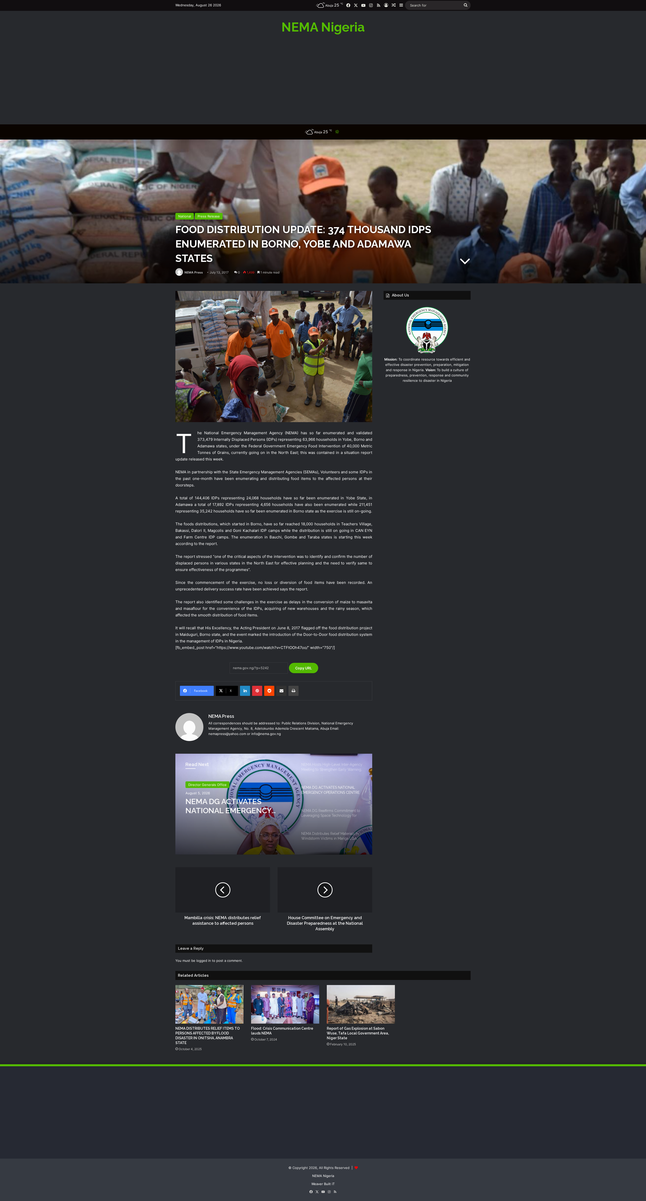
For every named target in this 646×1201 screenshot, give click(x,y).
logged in (203, 961)
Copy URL (303, 668)
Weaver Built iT (323, 1184)
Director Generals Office (207, 785)
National (184, 216)
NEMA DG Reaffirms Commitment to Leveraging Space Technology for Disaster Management (235, 806)
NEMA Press (193, 272)
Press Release (209, 216)
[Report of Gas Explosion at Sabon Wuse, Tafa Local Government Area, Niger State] (361, 1004)
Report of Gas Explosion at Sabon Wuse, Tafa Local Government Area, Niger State (358, 1033)
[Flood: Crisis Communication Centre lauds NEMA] (285, 1004)
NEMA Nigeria (323, 1176)
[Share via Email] (281, 691)
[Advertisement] (323, 79)
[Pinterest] (257, 691)
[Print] (293, 691)
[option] (273, 804)
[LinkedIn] (245, 691)
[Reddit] (269, 691)
